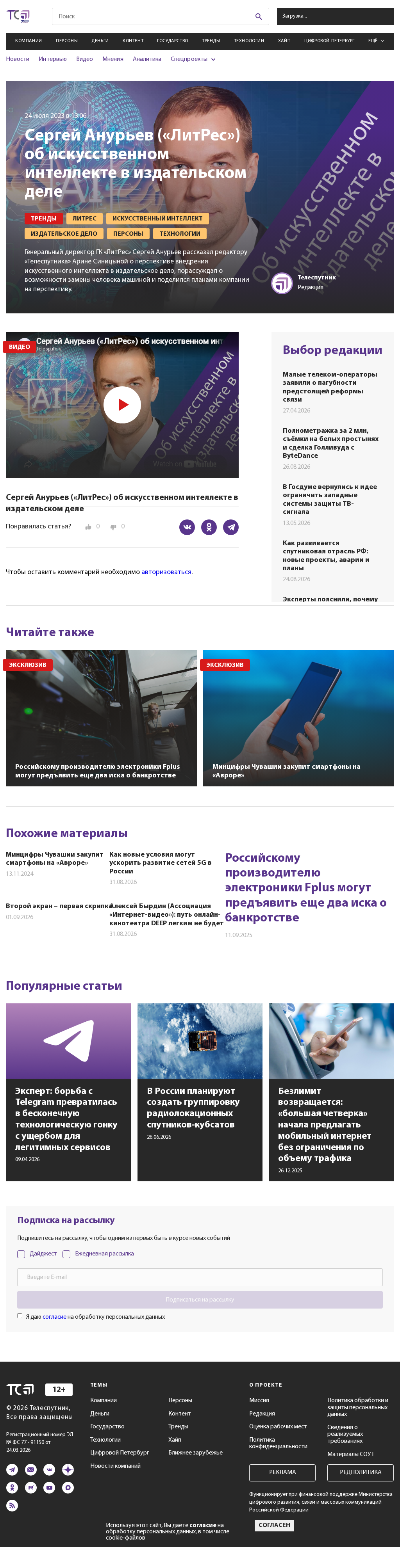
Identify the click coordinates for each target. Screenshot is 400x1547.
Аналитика (147, 59)
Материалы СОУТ (350, 1454)
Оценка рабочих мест (278, 1427)
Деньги (100, 41)
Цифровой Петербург (329, 41)
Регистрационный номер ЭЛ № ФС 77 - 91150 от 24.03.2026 (39, 1442)
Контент (133, 41)
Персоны (67, 41)
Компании (28, 41)
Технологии (249, 41)
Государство (172, 41)
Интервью (52, 59)
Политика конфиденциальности (278, 1443)
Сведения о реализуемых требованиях (345, 1434)
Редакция (262, 1414)
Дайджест (43, 1254)
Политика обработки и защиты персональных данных (357, 1407)
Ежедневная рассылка (104, 1254)
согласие (54, 1317)
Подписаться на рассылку (200, 1300)
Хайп (284, 41)
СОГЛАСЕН (274, 1525)
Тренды (211, 41)
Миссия (259, 1401)
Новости (17, 59)
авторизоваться (166, 572)
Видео (84, 59)
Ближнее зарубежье (195, 1453)
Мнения (112, 59)
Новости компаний (115, 1466)
